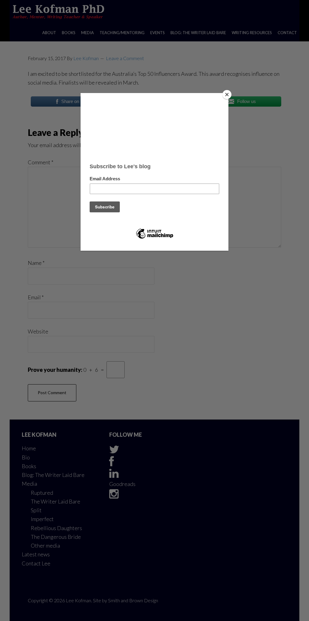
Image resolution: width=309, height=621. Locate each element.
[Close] (226, 94)
